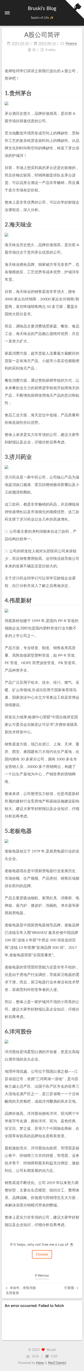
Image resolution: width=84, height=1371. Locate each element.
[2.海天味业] (76, 224)
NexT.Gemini (57, 1363)
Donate (42, 1254)
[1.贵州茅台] (76, 93)
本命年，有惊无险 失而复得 (21, 1290)
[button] (7, 13)
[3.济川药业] (76, 457)
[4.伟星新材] (76, 600)
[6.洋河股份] (76, 1031)
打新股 (69, 1288)
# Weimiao (42, 1275)
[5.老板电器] (76, 831)
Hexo (40, 1363)
